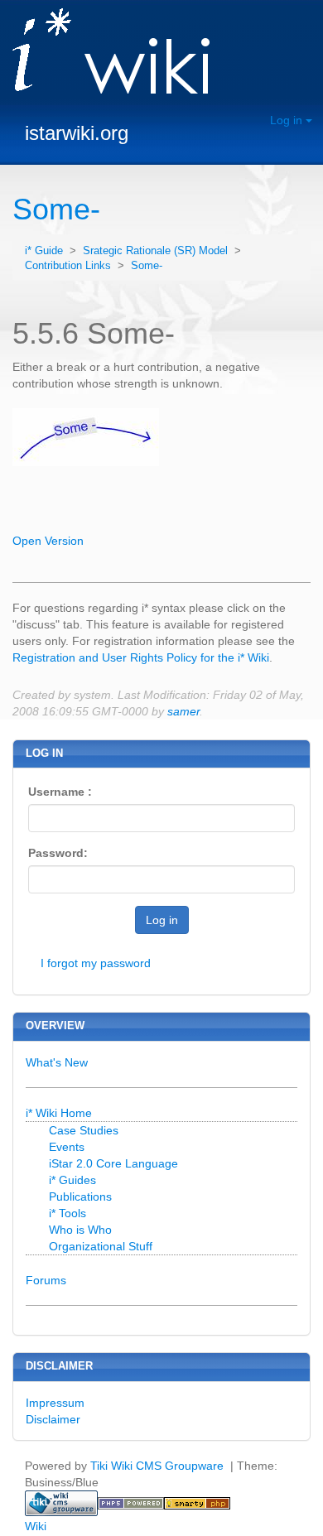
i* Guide (45, 251)
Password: (58, 852)
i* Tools (67, 1213)
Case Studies (83, 1130)
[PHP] (131, 1502)
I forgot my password (96, 963)
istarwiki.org (76, 133)
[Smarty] (197, 1502)
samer (183, 711)
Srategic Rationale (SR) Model (157, 251)
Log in (288, 120)
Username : (60, 791)
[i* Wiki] (105, 52)
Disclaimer (53, 1419)
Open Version (48, 540)
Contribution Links (69, 266)
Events (66, 1146)
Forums (46, 1280)
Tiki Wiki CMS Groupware (158, 1465)
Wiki (35, 1526)
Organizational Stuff (100, 1246)
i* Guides (72, 1180)
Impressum (55, 1402)
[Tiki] (61, 1502)
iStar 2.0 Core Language (113, 1163)
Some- (56, 209)
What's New (57, 1062)
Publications (80, 1196)
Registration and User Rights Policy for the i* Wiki (140, 657)
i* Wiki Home (59, 1112)
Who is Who (80, 1229)
